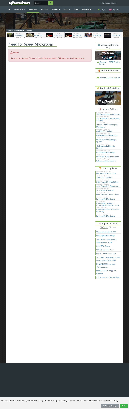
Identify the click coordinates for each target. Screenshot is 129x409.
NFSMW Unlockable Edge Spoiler (106, 141)
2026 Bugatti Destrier (105, 190)
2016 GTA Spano (103, 246)
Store (76, 9)
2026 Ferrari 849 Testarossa (107, 186)
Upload (85, 9)
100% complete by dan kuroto (108, 114)
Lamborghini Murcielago (105, 152)
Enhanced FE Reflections (106, 161)
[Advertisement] (108, 322)
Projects (44, 9)
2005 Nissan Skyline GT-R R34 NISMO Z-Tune (106, 240)
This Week (103, 227)
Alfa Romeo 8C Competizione (107, 277)
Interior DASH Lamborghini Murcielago (107, 126)
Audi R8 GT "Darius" (104, 131)
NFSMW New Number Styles (107, 157)
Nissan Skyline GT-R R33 (106, 232)
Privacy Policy (109, 406)
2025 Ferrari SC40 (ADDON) (107, 182)
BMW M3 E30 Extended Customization (105, 265)
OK (123, 406)
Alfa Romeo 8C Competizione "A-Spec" (107, 119)
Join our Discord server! (109, 77)
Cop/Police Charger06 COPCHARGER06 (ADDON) (107, 204)
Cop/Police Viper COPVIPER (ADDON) (107, 210)
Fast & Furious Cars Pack (106, 253)
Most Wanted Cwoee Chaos (107, 195)
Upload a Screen (102, 63)
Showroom (33, 9)
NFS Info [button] (55, 9)
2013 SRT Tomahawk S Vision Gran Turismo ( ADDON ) (108, 258)
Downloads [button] (18, 9)
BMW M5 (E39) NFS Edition (107, 135)
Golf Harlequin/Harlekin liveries (105, 147)
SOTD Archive (114, 62)
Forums (67, 9)
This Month (112, 227)
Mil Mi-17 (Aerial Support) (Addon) (106, 272)
